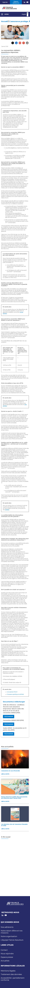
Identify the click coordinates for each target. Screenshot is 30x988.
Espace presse (7, 957)
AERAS (7, 509)
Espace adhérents (16, 2)
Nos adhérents (7, 927)
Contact (4, 950)
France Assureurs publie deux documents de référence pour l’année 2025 (14, 797)
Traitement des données (11, 974)
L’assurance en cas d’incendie (10, 770)
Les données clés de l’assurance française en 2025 (14, 825)
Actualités (5, 961)
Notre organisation (9, 936)
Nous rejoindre (7, 954)
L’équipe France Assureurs (12, 940)
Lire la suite (5, 774)
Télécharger (8, 716)
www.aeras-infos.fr (12, 692)
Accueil (4, 21)
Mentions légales (8, 971)
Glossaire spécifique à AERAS (15, 694)
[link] (24, 2)
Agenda (4, 2)
